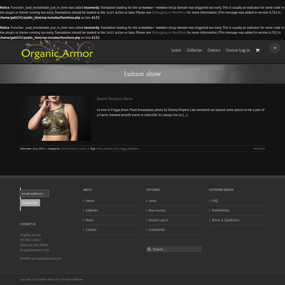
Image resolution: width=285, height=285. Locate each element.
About (90, 201)
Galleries (92, 210)
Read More (259, 148)
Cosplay (82, 148)
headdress (133, 148)
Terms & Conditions (225, 220)
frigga (123, 148)
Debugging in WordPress (169, 12)
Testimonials (220, 210)
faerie (99, 148)
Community (157, 230)
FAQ (215, 201)
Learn (153, 201)
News (90, 220)
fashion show (111, 148)
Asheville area (69, 148)
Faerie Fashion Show (115, 98)
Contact (91, 230)
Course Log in (158, 220)
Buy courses (157, 210)
